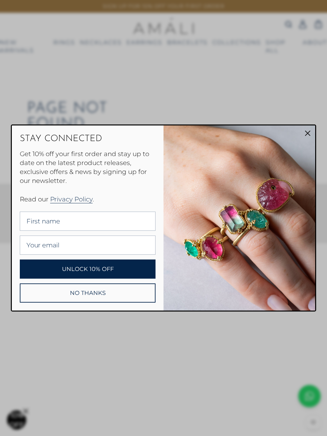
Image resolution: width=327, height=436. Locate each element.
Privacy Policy (71, 199)
